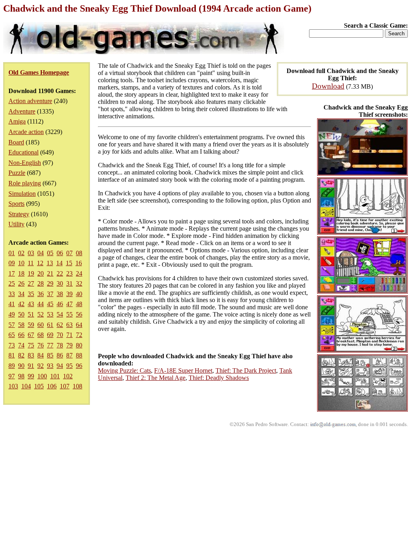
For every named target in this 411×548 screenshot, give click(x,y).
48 (79, 303)
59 (31, 324)
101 (55, 376)
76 (40, 345)
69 (50, 334)
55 (69, 314)
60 (40, 324)
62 (60, 324)
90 (21, 365)
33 (11, 293)
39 (69, 293)
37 (50, 293)
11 (31, 263)
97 (11, 376)
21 (50, 273)
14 (59, 263)
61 (50, 324)
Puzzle (16, 172)
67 (31, 334)
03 (31, 253)
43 (31, 303)
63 (69, 324)
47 (69, 303)
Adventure (21, 111)
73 (11, 345)
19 (31, 273)
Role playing (24, 183)
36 (40, 293)
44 (40, 303)
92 (40, 365)
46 (60, 303)
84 (40, 355)
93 (50, 365)
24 (79, 273)
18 (21, 273)
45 (50, 303)
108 (77, 386)
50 (21, 314)
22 (60, 273)
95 (69, 365)
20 (40, 273)
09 (11, 263)
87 (69, 355)
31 (69, 283)
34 (21, 293)
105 (39, 386)
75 (31, 345)
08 (79, 253)
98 (21, 376)
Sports (16, 203)
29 (50, 283)
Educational (23, 152)
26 (21, 283)
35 (31, 293)
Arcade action (26, 131)
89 (11, 365)
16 (78, 263)
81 (11, 355)
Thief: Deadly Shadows (219, 377)
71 (69, 334)
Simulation (22, 193)
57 (11, 324)
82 (21, 355)
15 (69, 263)
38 (60, 293)
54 (60, 314)
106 (52, 386)
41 (11, 303)
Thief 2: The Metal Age (155, 377)
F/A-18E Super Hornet (183, 370)
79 (69, 345)
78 (60, 345)
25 (11, 283)
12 (40, 263)
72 (79, 334)
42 (21, 303)
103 (13, 386)
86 (60, 355)
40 (79, 293)
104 (26, 386)
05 (50, 253)
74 (21, 345)
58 (21, 324)
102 (68, 376)
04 (40, 253)
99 (31, 376)
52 (40, 314)
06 (60, 253)
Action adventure (30, 100)
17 (11, 273)
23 (69, 273)
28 (40, 283)
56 (79, 314)
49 (11, 314)
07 (69, 253)
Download (328, 86)
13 (50, 263)
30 (60, 283)
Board (16, 142)
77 (50, 345)
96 (79, 365)
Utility (16, 224)
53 (50, 314)
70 (60, 334)
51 (31, 314)
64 (79, 324)
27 (31, 283)
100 (42, 376)
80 (79, 345)
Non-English (24, 162)
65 (11, 334)
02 (21, 253)
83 (31, 355)
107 (64, 386)
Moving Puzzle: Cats (124, 370)
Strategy (18, 214)
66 (21, 334)
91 (31, 365)
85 (50, 355)
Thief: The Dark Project (246, 370)
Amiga (17, 121)
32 (79, 283)
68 (40, 334)
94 (60, 365)
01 (11, 253)
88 (79, 355)
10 (21, 263)
